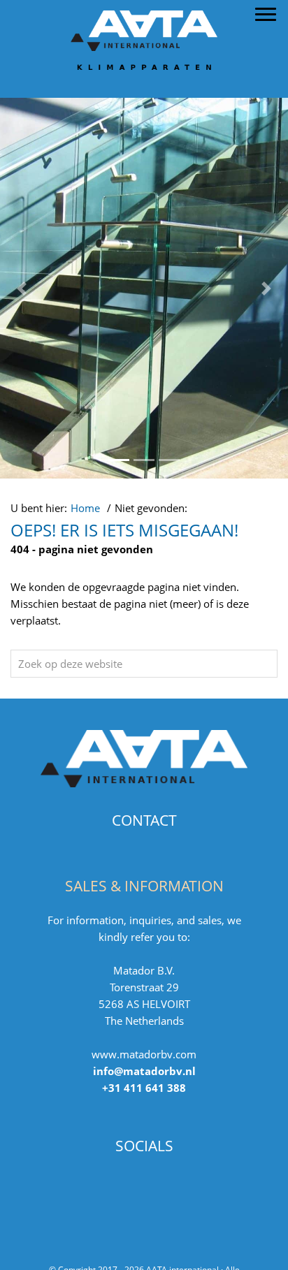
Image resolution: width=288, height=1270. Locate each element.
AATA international (144, 13)
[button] (21, 288)
